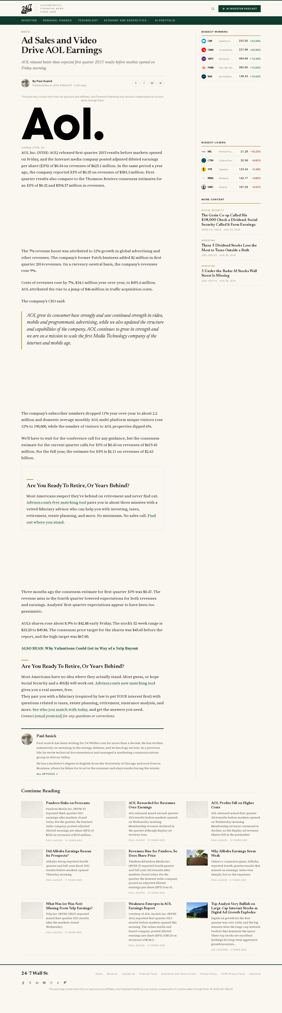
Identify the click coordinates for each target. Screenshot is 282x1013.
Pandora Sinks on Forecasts (68, 803)
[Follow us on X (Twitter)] (30, 983)
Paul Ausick (44, 81)
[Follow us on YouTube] (44, 983)
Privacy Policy (208, 973)
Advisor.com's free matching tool (56, 502)
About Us (112, 973)
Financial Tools (148, 973)
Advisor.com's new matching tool (125, 683)
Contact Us (128, 973)
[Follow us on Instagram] (51, 983)
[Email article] (152, 83)
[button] (213, 8)
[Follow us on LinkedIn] (37, 983)
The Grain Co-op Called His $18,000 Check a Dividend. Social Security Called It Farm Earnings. (229, 220)
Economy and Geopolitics (125, 20)
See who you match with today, (60, 709)
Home (99, 973)
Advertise (255, 973)
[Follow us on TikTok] (58, 983)
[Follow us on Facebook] (23, 983)
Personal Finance (57, 20)
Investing (29, 20)
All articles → (47, 773)
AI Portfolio (165, 20)
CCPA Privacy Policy (233, 973)
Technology (88, 20)
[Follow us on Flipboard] (65, 983)
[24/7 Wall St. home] (26, 9)
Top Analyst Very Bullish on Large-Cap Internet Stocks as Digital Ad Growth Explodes (234, 908)
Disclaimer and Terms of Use (178, 973)
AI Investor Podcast (241, 8)
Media (25, 31)
